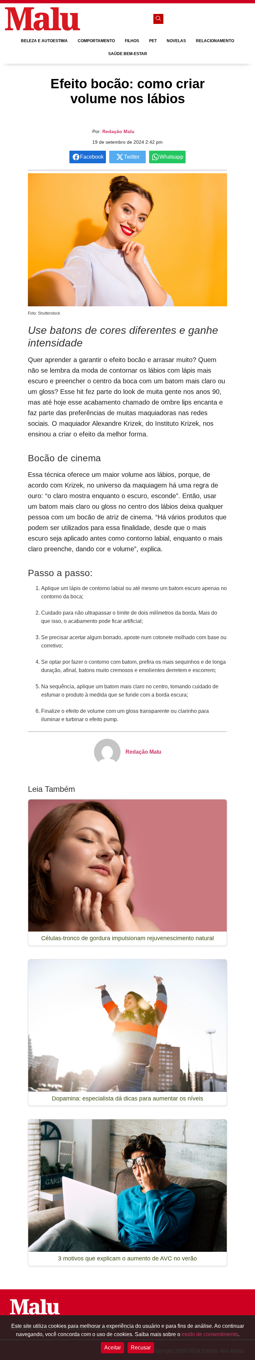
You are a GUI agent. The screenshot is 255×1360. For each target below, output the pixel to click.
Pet (153, 40)
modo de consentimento (210, 1334)
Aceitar (112, 1347)
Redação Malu (118, 131)
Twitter (131, 157)
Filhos (132, 40)
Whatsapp (171, 157)
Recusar (141, 1347)
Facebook (92, 157)
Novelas (176, 40)
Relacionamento (215, 40)
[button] (158, 19)
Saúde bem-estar (127, 53)
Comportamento (96, 40)
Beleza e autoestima (44, 40)
